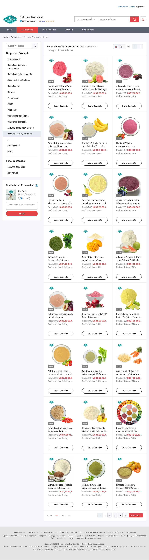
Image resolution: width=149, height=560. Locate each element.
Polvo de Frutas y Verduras (19, 133)
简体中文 (32, 536)
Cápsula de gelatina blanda (19, 74)
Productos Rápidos (115, 532)
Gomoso (11, 92)
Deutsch (80, 536)
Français (61, 536)
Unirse (132, 6)
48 (69, 515)
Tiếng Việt (80, 538)
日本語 (52, 536)
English (23, 536)
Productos (28, 29)
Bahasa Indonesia (94, 538)
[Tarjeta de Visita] (36, 185)
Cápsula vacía (13, 145)
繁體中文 (42, 536)
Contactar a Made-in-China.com (92, 532)
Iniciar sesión (123, 6)
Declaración (33, 532)
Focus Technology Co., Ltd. (68, 544)
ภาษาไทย (61, 538)
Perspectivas (131, 532)
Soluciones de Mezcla (17, 121)
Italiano (101, 536)
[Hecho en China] (21, 5)
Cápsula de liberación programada (17, 66)
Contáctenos (88, 29)
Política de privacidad (68, 532)
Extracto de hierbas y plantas (20, 127)
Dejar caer (11, 109)
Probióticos (12, 97)
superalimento (13, 59)
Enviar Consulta (61, 106)
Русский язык (112, 536)
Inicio (9, 29)
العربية (131, 536)
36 (63, 515)
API (9, 139)
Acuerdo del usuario (49, 532)
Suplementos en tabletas (18, 80)
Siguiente (135, 515)
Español (71, 536)
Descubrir (69, 29)
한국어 (123, 536)
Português (91, 536)
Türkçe (70, 538)
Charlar (25, 198)
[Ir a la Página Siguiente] (140, 46)
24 (56, 515)
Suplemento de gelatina (18, 115)
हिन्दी (52, 538)
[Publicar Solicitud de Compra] (143, 19)
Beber (10, 103)
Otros (10, 151)
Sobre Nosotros (49, 29)
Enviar (22, 213)
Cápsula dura (13, 86)
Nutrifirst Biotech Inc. (32, 17)
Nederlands (141, 536)
